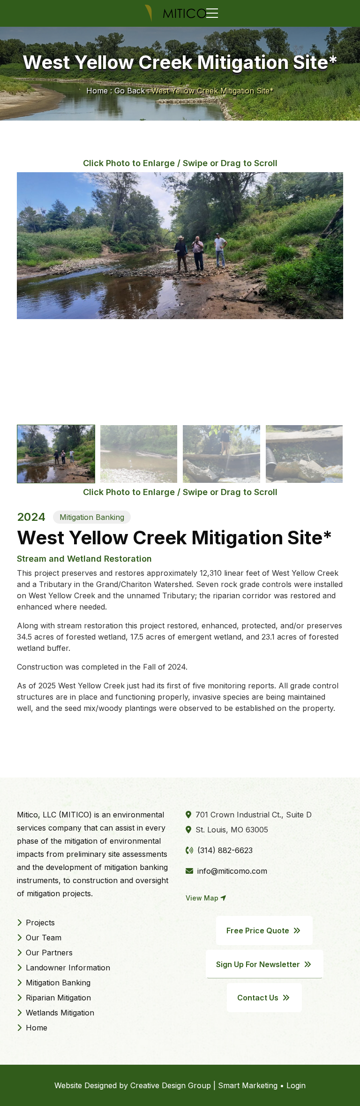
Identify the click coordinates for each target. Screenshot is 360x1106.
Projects (39, 922)
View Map (203, 898)
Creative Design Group (170, 1085)
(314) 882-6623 (224, 850)
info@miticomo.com (231, 871)
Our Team (42, 937)
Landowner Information (66, 967)
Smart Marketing (248, 1085)
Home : (99, 90)
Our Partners (48, 952)
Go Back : (131, 90)
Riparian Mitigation (57, 997)
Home (35, 1027)
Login (296, 1085)
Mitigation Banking (56, 982)
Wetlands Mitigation (58, 1012)
